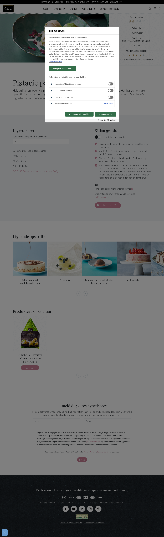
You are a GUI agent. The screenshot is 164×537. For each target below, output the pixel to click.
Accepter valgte (105, 114)
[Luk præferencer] (5, 532)
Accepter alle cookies (62, 68)
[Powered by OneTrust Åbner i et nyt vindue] (108, 120)
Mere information (55, 61)
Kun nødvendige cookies (79, 114)
